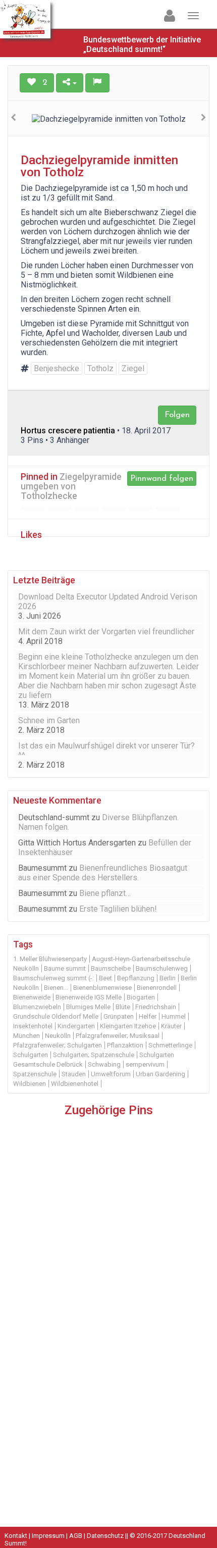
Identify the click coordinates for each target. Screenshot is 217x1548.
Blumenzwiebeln (37, 1007)
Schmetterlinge (170, 1045)
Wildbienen (29, 1083)
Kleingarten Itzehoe (128, 1026)
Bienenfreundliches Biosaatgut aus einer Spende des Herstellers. (102, 872)
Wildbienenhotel (74, 1083)
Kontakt (16, 1535)
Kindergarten (76, 1026)
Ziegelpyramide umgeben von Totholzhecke (71, 487)
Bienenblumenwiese (102, 987)
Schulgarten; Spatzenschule (93, 1055)
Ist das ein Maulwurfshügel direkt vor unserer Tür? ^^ (106, 750)
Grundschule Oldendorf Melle (55, 1016)
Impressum (48, 1535)
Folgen (177, 415)
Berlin (167, 978)
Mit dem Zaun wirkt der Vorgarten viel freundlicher (106, 631)
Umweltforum (111, 1074)
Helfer (147, 1016)
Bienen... (56, 987)
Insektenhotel (32, 1026)
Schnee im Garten (49, 720)
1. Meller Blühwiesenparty (50, 959)
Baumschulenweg (162, 968)
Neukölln (58, 1035)
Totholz (100, 368)
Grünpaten (118, 1016)
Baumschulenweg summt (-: (53, 978)
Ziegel (133, 368)
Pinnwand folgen (161, 478)
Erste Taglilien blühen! (118, 909)
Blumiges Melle (88, 1007)
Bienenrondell (157, 987)
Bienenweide (31, 997)
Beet (105, 978)
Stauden (74, 1074)
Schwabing (104, 1064)
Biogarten (141, 997)
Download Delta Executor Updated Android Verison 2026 (107, 601)
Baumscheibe (111, 968)
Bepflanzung (135, 978)
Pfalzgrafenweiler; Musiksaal (117, 1035)
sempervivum (145, 1064)
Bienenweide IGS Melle (89, 997)
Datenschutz (105, 1535)
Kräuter (171, 1026)
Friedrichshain (155, 1007)
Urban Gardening (160, 1074)
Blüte (123, 1007)
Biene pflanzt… (105, 893)
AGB (75, 1535)
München (26, 1035)
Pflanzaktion (125, 1045)
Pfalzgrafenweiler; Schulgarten (57, 1045)
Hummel (173, 1016)
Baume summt (65, 968)
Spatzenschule (35, 1074)
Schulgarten (30, 1055)
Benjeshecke (56, 368)
